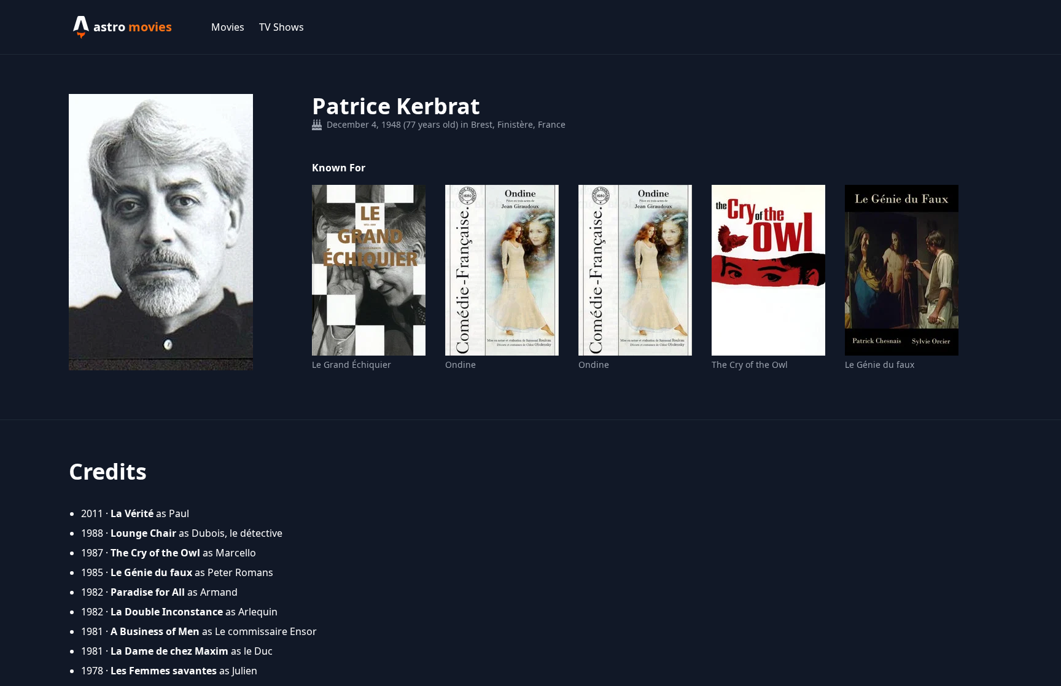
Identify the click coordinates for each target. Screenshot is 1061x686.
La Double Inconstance (167, 611)
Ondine (460, 364)
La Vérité (132, 513)
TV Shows (281, 27)
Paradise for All (148, 592)
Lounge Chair (143, 533)
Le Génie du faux (879, 364)
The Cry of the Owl (750, 364)
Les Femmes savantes (164, 670)
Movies (227, 27)
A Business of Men (155, 631)
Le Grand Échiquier (351, 364)
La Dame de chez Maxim (169, 651)
